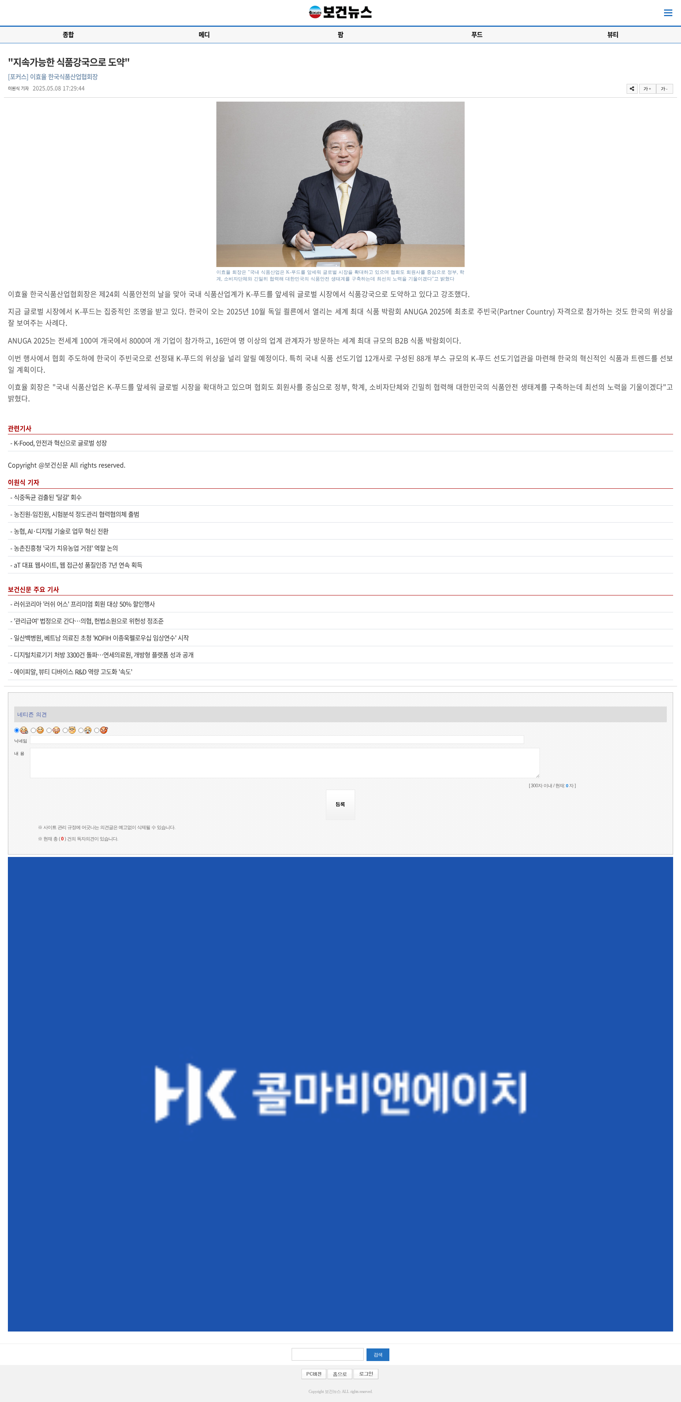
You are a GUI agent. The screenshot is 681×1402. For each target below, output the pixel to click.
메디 (204, 34)
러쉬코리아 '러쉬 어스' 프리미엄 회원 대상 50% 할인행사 (84, 603)
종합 (68, 34)
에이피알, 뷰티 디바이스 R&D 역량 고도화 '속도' (73, 671)
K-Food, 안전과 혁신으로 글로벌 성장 (60, 442)
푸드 (476, 34)
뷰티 (612, 34)
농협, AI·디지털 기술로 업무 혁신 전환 (61, 531)
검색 (378, 1354)
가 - (664, 88)
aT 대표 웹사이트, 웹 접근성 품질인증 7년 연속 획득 (78, 564)
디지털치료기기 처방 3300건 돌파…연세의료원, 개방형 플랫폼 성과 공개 (104, 654)
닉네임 (20, 740)
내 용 (19, 753)
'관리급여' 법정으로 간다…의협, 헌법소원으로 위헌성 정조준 (89, 620)
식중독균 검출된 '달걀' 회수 (48, 497)
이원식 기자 (18, 88)
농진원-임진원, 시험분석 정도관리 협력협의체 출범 (76, 514)
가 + (647, 88)
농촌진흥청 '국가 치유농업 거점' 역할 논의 (66, 548)
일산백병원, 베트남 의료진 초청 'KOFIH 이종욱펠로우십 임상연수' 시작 (101, 637)
